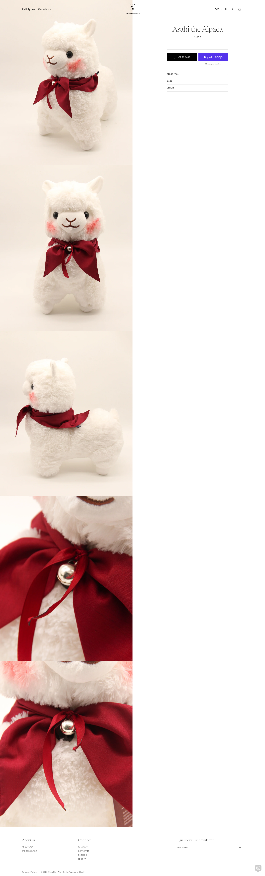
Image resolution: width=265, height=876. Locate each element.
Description (173, 74)
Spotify (82, 859)
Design (170, 88)
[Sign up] (240, 847)
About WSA (27, 847)
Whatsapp (83, 847)
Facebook (83, 855)
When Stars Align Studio (58, 872)
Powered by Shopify (77, 872)
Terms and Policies (29, 872)
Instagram (83, 851)
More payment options (213, 64)
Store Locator (29, 851)
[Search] (226, 9)
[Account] (232, 9)
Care (169, 81)
